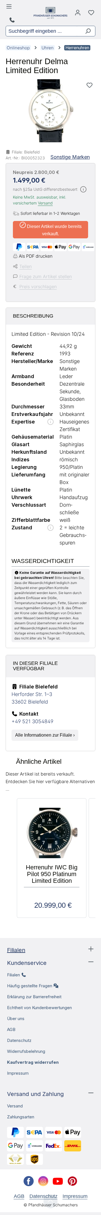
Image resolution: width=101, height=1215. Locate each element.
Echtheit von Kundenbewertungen (39, 1007)
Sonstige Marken (70, 157)
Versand (45, 203)
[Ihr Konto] (77, 14)
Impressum (18, 1073)
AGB (11, 1029)
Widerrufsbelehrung (26, 1051)
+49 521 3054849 (32, 721)
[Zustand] (50, 528)
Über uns (15, 1018)
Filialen (16, 950)
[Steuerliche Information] (83, 189)
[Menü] (10, 7)
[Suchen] (85, 31)
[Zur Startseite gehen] (50, 13)
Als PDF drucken (35, 256)
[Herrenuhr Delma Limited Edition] (50, 110)
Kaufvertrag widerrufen (33, 1062)
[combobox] (41, 31)
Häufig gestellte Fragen (29, 985)
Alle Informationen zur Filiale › (45, 735)
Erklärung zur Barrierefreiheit (34, 996)
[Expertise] (50, 422)
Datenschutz (19, 1040)
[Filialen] (12, 20)
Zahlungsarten (20, 1116)
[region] (50, 110)
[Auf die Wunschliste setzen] (89, 85)
